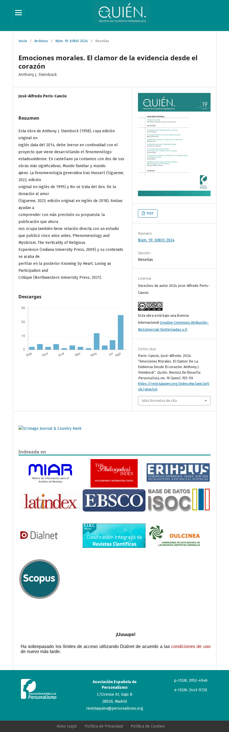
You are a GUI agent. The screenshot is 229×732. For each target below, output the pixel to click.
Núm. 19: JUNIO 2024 (71, 41)
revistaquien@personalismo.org (114, 708)
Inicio (22, 41)
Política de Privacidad (104, 726)
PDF (150, 213)
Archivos (41, 41)
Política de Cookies (148, 726)
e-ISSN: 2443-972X (190, 690)
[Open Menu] (18, 12)
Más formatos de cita (159, 400)
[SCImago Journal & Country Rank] (50, 428)
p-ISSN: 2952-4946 (190, 680)
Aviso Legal (67, 726)
